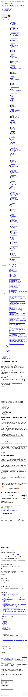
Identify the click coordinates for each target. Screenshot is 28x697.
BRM (12, 49)
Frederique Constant (15, 110)
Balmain (13, 46)
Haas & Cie (13, 133)
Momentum (13, 178)
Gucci (12, 120)
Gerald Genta (14, 118)
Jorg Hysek (13, 146)
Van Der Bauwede (15, 255)
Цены (7, 347)
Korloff (13, 158)
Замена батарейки (13, 266)
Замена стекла (12, 269)
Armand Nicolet (14, 28)
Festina (12, 104)
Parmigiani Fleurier (15, 193)
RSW (12, 215)
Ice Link (13, 140)
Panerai (13, 189)
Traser (12, 243)
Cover (12, 62)
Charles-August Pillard (16, 68)
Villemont (13, 250)
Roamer (13, 219)
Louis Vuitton (14, 162)
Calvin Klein (14, 60)
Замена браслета (12, 275)
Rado (12, 214)
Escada (12, 95)
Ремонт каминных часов (14, 280)
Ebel (12, 101)
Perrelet (13, 192)
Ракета (12, 224)
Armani (13, 24)
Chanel (12, 76)
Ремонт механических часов (15, 277)
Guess (12, 115)
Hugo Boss (13, 129)
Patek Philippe (14, 194)
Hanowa (13, 128)
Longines (13, 160)
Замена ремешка (12, 276)
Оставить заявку (4, 509)
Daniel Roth (14, 93)
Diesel (12, 83)
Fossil (12, 105)
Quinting (13, 203)
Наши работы (9, 348)
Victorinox (13, 253)
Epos (12, 98)
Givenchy (13, 123)
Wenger (13, 259)
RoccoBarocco (14, 221)
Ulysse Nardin (14, 246)
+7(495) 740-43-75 (15, 554)
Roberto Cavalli (14, 222)
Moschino (13, 175)
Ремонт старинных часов (14, 286)
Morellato (13, 171)
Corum (12, 72)
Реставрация (11, 288)
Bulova (13, 43)
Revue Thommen (15, 211)
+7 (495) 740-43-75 (15, 6)
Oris (12, 186)
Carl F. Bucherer (15, 79)
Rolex (12, 210)
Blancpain (13, 56)
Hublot (12, 127)
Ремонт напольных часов (14, 282)
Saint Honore (14, 233)
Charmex (13, 67)
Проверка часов (12, 272)
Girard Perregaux (15, 117)
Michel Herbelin (14, 166)
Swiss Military (14, 226)
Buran (12, 41)
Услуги (7, 294)
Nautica (13, 181)
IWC (12, 143)
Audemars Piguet (15, 33)
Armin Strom (14, 38)
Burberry (13, 40)
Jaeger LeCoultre (15, 149)
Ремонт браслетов (13, 270)
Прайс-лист (6, 627)
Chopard (13, 74)
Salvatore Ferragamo (15, 232)
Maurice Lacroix (15, 172)
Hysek (12, 134)
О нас (7, 346)
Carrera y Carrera (15, 69)
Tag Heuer (13, 239)
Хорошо (5, 672)
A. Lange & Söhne (15, 36)
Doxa (12, 85)
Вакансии (3, 353)
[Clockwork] (3, 618)
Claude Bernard (14, 61)
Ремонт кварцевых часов (14, 285)
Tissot (12, 237)
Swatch (13, 227)
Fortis (12, 112)
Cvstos (12, 71)
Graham (13, 122)
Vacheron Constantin (15, 252)
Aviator (13, 25)
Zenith (12, 206)
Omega (13, 187)
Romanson (13, 209)
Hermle (13, 131)
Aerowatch (13, 30)
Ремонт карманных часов (14, 283)
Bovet (12, 54)
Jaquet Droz (14, 148)
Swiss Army (14, 230)
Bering (12, 44)
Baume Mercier (14, 45)
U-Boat (13, 248)
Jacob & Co (14, 154)
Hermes (13, 132)
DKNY (13, 84)
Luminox (13, 164)
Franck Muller (14, 111)
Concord (13, 65)
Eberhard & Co (14, 99)
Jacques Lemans (14, 145)
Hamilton (13, 137)
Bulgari (13, 50)
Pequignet (13, 191)
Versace (13, 254)
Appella (13, 22)
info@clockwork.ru (9, 3)
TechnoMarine (14, 242)
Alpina (12, 29)
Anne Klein (13, 23)
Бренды (8, 345)
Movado (13, 173)
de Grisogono (14, 91)
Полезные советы (7, 629)
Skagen (13, 228)
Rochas (13, 217)
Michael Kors (14, 176)
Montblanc (13, 170)
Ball (12, 47)
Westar (12, 260)
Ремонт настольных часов (15, 281)
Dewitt (12, 89)
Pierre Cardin (14, 197)
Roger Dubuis (14, 216)
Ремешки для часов (13, 287)
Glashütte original (15, 116)
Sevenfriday (14, 235)
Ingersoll (13, 142)
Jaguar (12, 153)
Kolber (12, 156)
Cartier (12, 78)
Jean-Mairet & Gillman (16, 150)
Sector (12, 231)
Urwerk (13, 247)
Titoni (12, 241)
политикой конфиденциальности (9, 510)
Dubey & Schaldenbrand (16, 90)
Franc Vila (13, 106)
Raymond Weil (14, 213)
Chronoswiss (14, 73)
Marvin (13, 177)
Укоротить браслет (13, 274)
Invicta (12, 139)
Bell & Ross (14, 57)
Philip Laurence (14, 198)
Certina (13, 77)
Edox (12, 96)
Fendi (12, 109)
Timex (12, 238)
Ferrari (12, 107)
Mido (12, 169)
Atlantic (13, 27)
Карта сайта (13, 658)
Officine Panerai (14, 184)
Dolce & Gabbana (15, 87)
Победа (13, 200)
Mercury (13, 167)
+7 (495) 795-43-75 (7, 8)
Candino (13, 80)
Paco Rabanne (14, 199)
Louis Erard (14, 161)
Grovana (13, 121)
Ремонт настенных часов (14, 279)
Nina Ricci (13, 182)
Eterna (12, 100)
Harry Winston (14, 135)
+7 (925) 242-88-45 (7, 9)
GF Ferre (13, 124)
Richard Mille (14, 220)
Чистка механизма (13, 271)
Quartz (12, 204)
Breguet (13, 52)
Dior (12, 88)
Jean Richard (14, 151)
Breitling (13, 51)
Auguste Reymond (15, 32)
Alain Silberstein (15, 35)
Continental (13, 63)
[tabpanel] (14, 560)
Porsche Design (14, 195)
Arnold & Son (14, 34)
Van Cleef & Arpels (15, 257)
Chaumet (13, 66)
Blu (12, 55)
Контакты (8, 350)
